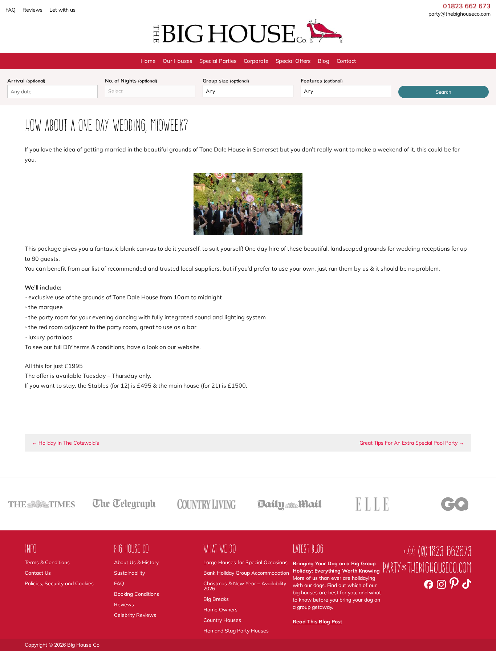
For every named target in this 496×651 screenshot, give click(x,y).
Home (148, 60)
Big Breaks (216, 599)
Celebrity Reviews (135, 615)
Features (322, 80)
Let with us (62, 10)
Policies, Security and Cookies (59, 583)
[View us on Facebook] (428, 584)
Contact (346, 60)
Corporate (256, 60)
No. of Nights (131, 80)
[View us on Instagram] (441, 584)
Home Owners (220, 609)
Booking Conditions (136, 594)
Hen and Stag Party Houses (236, 630)
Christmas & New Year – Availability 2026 (244, 586)
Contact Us (38, 573)
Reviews (32, 10)
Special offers (293, 60)
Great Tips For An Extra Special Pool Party (411, 443)
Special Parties (217, 60)
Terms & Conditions (47, 562)
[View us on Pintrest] (454, 584)
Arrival (26, 80)
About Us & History (136, 562)
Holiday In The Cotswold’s (65, 443)
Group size (226, 80)
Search (443, 92)
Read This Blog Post (317, 621)
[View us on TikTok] (466, 584)
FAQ (10, 10)
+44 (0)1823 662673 (436, 551)
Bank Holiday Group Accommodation (246, 573)
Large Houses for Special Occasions (245, 562)
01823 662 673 (467, 6)
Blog (323, 60)
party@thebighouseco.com (459, 13)
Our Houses (177, 60)
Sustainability (129, 573)
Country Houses (222, 620)
